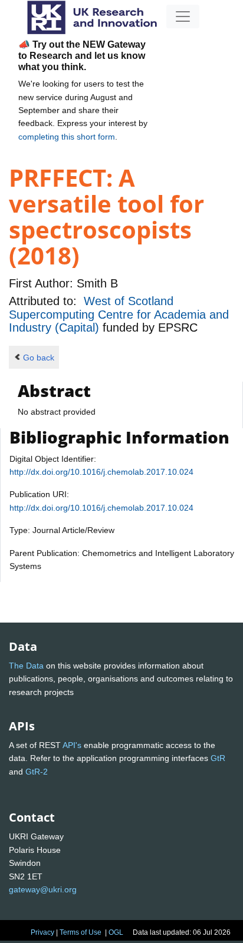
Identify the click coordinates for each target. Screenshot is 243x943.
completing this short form (66, 136)
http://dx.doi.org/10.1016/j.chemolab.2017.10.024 (101, 472)
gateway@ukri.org (43, 889)
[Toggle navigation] (182, 16)
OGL (116, 932)
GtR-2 (36, 771)
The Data (26, 665)
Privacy (42, 932)
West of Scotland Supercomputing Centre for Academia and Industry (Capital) (119, 314)
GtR (218, 758)
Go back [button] (38, 357)
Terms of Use (80, 932)
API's (72, 745)
